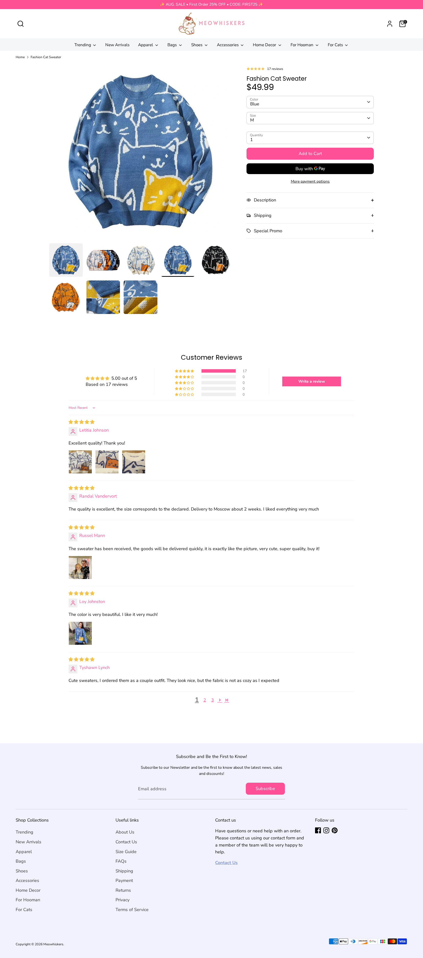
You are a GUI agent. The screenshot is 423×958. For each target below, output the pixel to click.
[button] (185, 371)
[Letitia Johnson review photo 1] (80, 462)
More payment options (310, 181)
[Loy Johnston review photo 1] (80, 633)
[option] (140, 153)
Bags (172, 45)
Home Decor (265, 45)
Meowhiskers (53, 944)
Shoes (197, 45)
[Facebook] (318, 830)
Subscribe (265, 788)
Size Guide (126, 852)
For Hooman (302, 45)
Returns (123, 890)
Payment (124, 880)
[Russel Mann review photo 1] (80, 567)
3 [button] (212, 700)
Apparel (146, 45)
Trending (83, 45)
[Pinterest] (335, 830)
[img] (81, 422)
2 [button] (204, 700)
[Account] (390, 24)
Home (20, 57)
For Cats (336, 45)
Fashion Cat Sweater (46, 57)
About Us (125, 832)
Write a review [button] (311, 381)
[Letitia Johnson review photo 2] (107, 462)
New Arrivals (117, 45)
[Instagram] (326, 830)
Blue (254, 104)
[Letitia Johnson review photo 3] (133, 462)
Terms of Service (132, 910)
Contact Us (126, 842)
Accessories (228, 45)
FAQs (121, 861)
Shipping (124, 871)
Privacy (122, 900)
